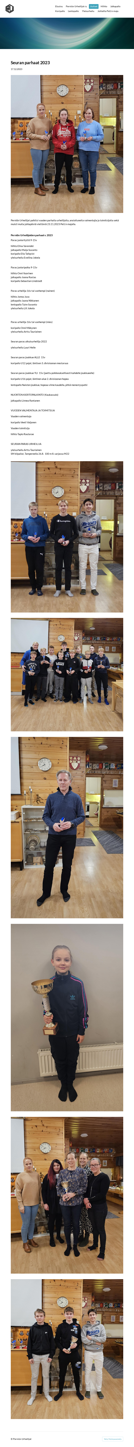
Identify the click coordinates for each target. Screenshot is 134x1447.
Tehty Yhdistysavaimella (112, 1439)
